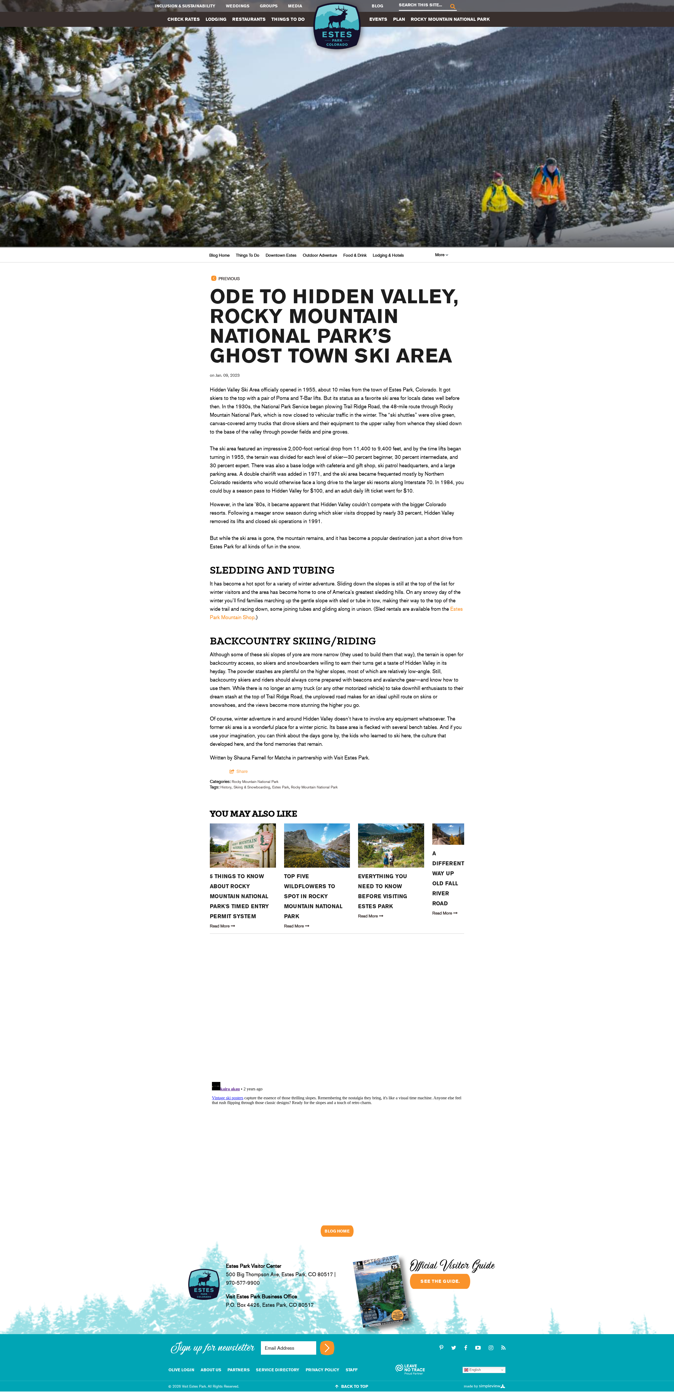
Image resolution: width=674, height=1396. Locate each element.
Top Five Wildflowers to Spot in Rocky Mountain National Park (313, 896)
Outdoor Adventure (320, 255)
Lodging (216, 19)
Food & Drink (354, 255)
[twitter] (454, 1348)
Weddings (237, 6)
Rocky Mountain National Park (450, 19)
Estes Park (280, 787)
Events (378, 19)
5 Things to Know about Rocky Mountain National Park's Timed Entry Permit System (239, 896)
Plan (399, 19)
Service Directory (277, 1370)
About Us (211, 1370)
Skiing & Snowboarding (252, 787)
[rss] (503, 1348)
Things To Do (288, 19)
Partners (238, 1370)
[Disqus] (337, 1010)
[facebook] (466, 1348)
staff (352, 1370)
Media (295, 6)
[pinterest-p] (442, 1348)
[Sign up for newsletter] (327, 1348)
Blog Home (219, 255)
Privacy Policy (322, 1370)
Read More (220, 925)
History (225, 787)
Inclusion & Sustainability (185, 6)
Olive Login (181, 1370)
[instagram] (492, 1348)
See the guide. (440, 1281)
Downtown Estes (281, 255)
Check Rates (183, 19)
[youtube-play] (478, 1348)
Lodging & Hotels (388, 255)
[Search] (452, 6)
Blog (377, 6)
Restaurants (249, 19)
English (474, 1370)
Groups (268, 6)
